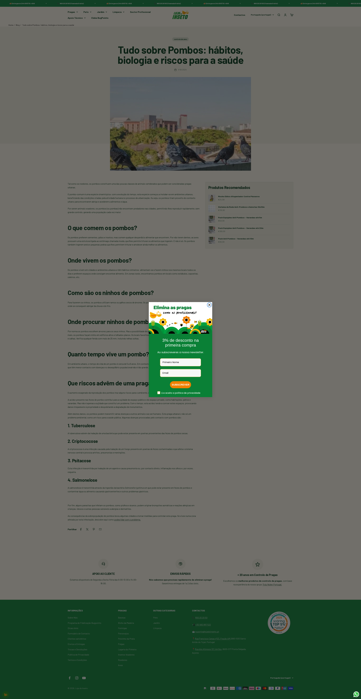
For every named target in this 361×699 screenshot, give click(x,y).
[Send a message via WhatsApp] (356, 694)
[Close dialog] (209, 305)
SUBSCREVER (180, 384)
